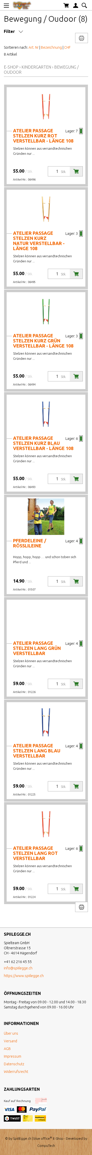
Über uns (11, 1033)
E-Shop (11, 67)
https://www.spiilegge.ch (24, 976)
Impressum (12, 1056)
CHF (67, 47)
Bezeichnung (51, 47)
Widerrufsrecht (16, 1072)
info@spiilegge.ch (18, 968)
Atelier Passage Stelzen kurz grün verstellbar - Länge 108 (43, 340)
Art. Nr (34, 47)
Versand (10, 1041)
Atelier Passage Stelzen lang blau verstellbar (36, 750)
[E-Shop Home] (22, 5)
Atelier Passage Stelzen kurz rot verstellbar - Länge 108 (43, 135)
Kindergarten (36, 67)
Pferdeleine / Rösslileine (29, 543)
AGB (7, 1049)
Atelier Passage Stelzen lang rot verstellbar (35, 853)
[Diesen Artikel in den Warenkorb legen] (76, 171)
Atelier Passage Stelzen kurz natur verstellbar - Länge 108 (39, 240)
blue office (42, 1138)
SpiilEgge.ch (22, 1138)
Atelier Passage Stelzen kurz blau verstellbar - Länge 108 (43, 443)
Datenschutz (14, 1064)
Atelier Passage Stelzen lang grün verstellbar (37, 648)
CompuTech (46, 1145)
